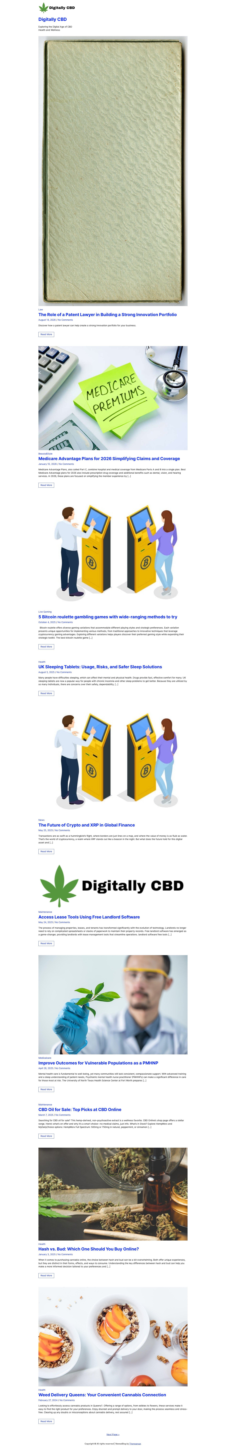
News (41, 820)
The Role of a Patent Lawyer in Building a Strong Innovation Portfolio (107, 314)
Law (40, 309)
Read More (46, 334)
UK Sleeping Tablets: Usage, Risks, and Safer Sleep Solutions (100, 666)
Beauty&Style (45, 453)
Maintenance (45, 912)
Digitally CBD (52, 19)
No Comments (65, 320)
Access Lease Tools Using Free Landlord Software (89, 917)
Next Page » (113, 1434)
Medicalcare (44, 1058)
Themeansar (135, 1443)
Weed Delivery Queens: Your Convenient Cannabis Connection (102, 1394)
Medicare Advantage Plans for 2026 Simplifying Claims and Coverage (109, 458)
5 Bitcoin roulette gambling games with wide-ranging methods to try (107, 616)
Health (41, 662)
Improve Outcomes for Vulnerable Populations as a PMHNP (98, 1062)
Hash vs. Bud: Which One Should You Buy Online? (88, 1249)
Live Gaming (45, 611)
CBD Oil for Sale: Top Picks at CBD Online (79, 1109)
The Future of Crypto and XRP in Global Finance (86, 825)
